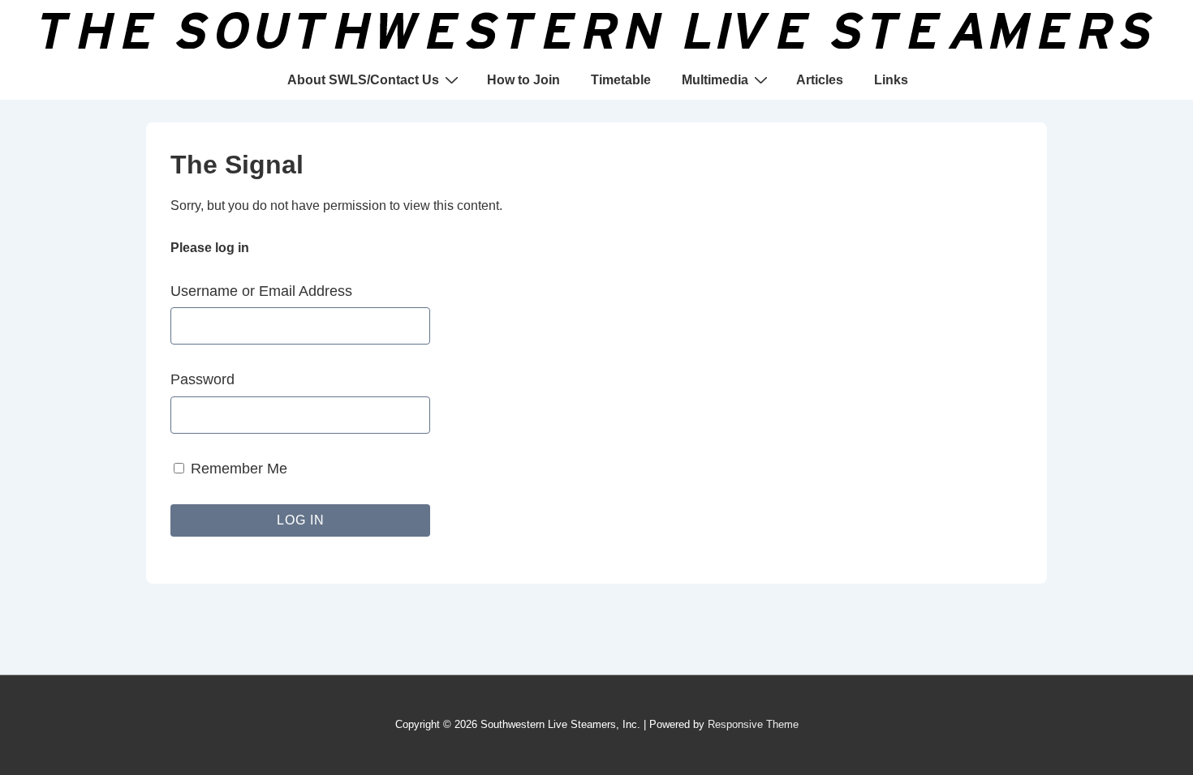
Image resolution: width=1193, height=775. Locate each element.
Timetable (621, 80)
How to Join (523, 80)
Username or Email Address (261, 291)
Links (891, 80)
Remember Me (237, 468)
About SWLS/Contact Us (363, 80)
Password (202, 379)
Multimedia (715, 80)
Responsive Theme (753, 724)
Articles (819, 80)
